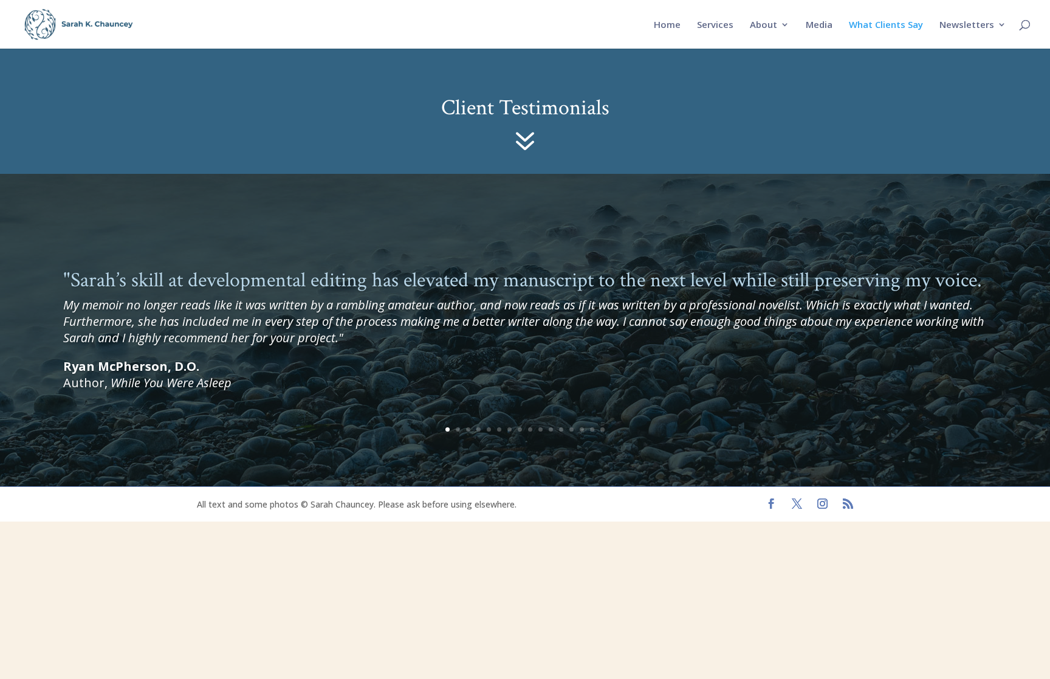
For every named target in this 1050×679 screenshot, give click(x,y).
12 (561, 429)
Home (667, 25)
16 (602, 429)
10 (540, 429)
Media (819, 25)
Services (715, 25)
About (763, 25)
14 (582, 429)
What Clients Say (886, 25)
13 (571, 429)
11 (551, 429)
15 (592, 429)
